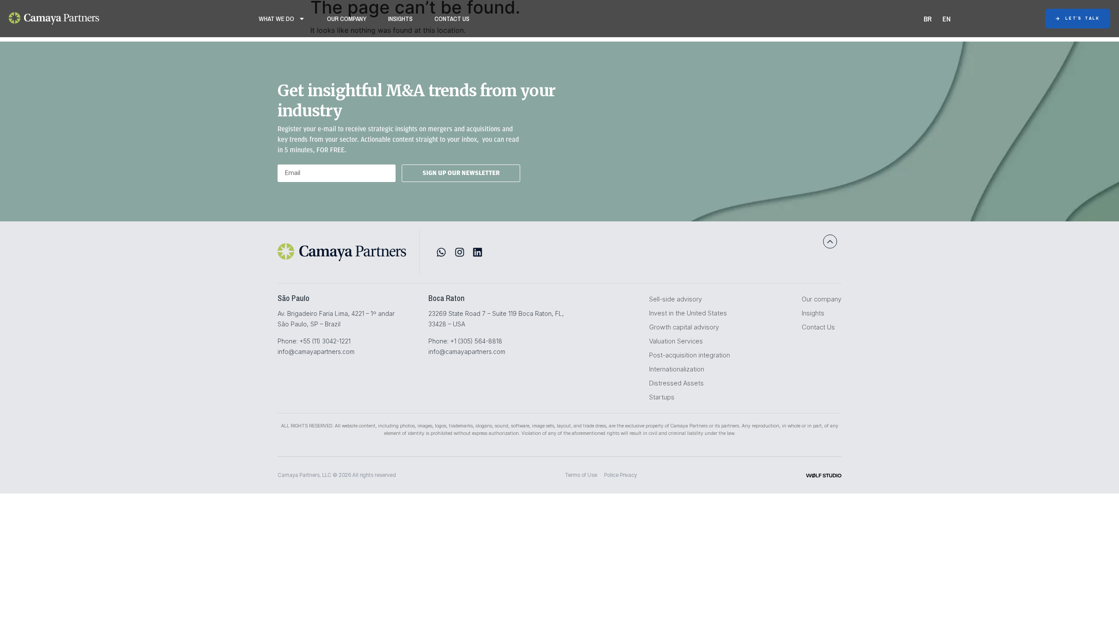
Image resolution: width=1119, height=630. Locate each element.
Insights (400, 18)
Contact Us (451, 18)
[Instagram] (460, 252)
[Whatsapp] (441, 252)
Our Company (346, 18)
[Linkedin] (478, 252)
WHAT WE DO (276, 18)
